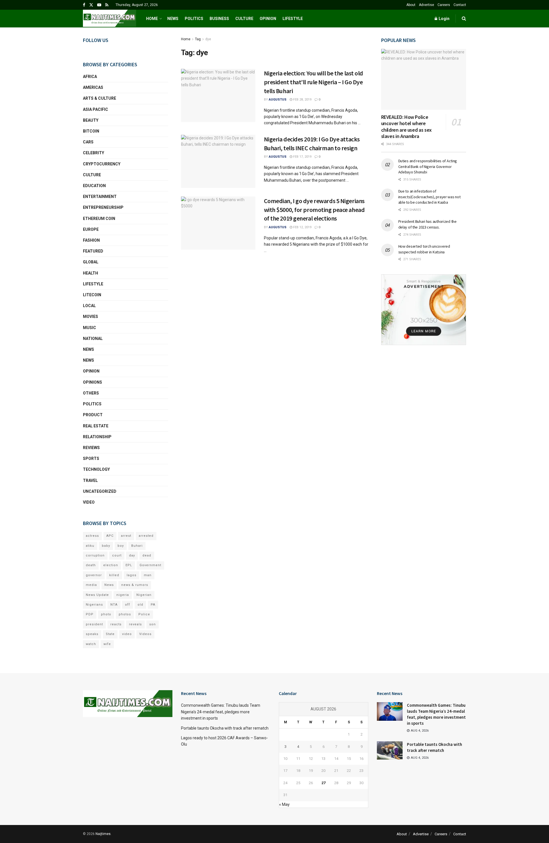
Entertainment (100, 196)
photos (125, 614)
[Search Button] (464, 18)
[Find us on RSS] (106, 5)
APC (110, 536)
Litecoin (92, 295)
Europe (91, 229)
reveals (135, 624)
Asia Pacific (95, 109)
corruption (95, 555)
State (110, 634)
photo (106, 614)
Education (94, 185)
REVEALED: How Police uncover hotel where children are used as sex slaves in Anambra (406, 127)
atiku (90, 546)
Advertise (426, 5)
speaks (92, 634)
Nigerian (144, 595)
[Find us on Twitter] (91, 5)
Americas (93, 87)
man (148, 575)
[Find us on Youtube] (99, 5)
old (140, 604)
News (172, 18)
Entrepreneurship (103, 207)
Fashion (91, 240)
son (152, 624)
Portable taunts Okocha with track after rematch (224, 728)
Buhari (137, 546)
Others (91, 393)
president (94, 624)
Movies (90, 316)
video (127, 634)
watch (91, 644)
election (110, 565)
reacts (116, 624)
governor (94, 575)
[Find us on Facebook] (84, 5)
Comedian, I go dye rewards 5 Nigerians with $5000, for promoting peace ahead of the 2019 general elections (314, 210)
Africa (90, 76)
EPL (129, 565)
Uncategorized (99, 491)
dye (208, 39)
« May (284, 804)
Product (93, 415)
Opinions (92, 382)
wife (107, 644)
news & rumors (134, 585)
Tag (198, 39)
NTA (114, 604)
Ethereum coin (99, 218)
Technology (96, 469)
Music (89, 327)
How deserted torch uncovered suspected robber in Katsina (424, 249)
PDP (90, 614)
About (410, 5)
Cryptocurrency (101, 164)
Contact (459, 5)
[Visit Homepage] (109, 18)
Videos (145, 634)
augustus (278, 99)
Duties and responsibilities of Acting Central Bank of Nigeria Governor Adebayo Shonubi (427, 166)
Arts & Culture (99, 98)
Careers (443, 5)
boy (121, 546)
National (93, 338)
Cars (88, 142)
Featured (93, 251)
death (91, 565)
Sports (91, 458)
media (91, 585)
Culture (244, 18)
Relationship (97, 436)
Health (90, 273)
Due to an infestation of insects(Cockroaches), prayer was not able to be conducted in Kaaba (429, 197)
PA (153, 604)
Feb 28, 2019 (301, 99)
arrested (146, 536)
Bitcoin (91, 131)
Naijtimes (103, 834)
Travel (90, 480)
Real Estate (95, 426)
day (132, 555)
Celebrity (93, 153)
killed (114, 575)
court (117, 555)
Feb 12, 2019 (301, 227)
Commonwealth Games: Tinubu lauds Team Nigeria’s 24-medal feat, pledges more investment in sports (220, 711)
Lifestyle (293, 18)
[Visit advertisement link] (423, 309)
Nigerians (94, 604)
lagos (131, 575)
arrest (126, 536)
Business (219, 18)
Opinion (268, 18)
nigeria (122, 595)
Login (443, 18)
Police (144, 614)
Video (89, 502)
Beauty (90, 120)
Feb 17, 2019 (301, 157)
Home (152, 18)
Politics (194, 18)
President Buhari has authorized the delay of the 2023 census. (427, 224)
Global (90, 262)
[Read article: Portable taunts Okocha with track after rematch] (390, 750)
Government (150, 565)
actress (92, 536)
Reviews (91, 447)
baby (106, 546)
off (127, 604)
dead (146, 555)
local (89, 305)
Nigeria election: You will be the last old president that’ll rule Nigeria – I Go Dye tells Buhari (313, 82)
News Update (97, 595)
